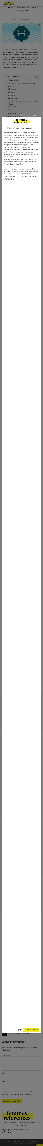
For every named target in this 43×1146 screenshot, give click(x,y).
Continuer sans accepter (29, 115)
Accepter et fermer (32, 1030)
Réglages (19, 1030)
